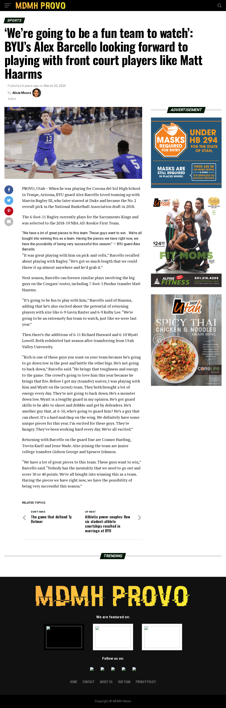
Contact (88, 681)
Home (73, 681)
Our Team (124, 681)
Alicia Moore (21, 93)
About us (106, 681)
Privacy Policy (146, 681)
